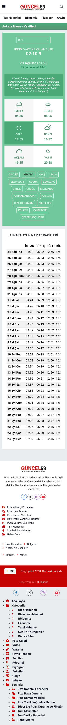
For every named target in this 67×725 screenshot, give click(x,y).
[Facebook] (24, 497)
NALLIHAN (45, 203)
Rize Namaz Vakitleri (19, 515)
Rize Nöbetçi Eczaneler (20, 507)
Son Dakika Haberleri (19, 530)
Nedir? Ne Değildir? (17, 547)
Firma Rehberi (21, 654)
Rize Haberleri (12, 17)
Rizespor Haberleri (30, 614)
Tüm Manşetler (15, 526)
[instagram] (43, 593)
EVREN (17, 188)
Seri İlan (17, 658)
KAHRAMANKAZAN (25, 195)
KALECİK (47, 195)
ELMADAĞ (49, 181)
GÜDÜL (30, 188)
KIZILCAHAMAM (23, 203)
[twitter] (30, 593)
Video (16, 645)
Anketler (18, 671)
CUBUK (33, 181)
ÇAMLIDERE (40, 210)
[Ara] (61, 6)
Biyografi (18, 667)
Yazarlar (17, 649)
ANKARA (28, 174)
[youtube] (57, 593)
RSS (11, 571)
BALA (54, 174)
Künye (23, 554)
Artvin (61, 17)
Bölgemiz (31, 17)
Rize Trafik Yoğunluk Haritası (23, 518)
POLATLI (23, 210)
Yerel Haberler (27, 627)
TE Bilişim (42, 582)
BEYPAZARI (17, 181)
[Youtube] (43, 497)
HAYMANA (46, 188)
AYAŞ (42, 174)
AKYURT (13, 174)
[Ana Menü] (3, 6)
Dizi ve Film (26, 636)
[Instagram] (37, 497)
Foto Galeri (19, 640)
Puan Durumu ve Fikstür (20, 522)
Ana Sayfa (18, 601)
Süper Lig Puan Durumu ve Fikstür (40, 706)
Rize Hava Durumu (17, 511)
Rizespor (47, 17)
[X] (30, 497)
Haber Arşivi (14, 534)
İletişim (10, 554)
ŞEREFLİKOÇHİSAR (33, 217)
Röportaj (18, 662)
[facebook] (16, 593)
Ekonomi (24, 623)
